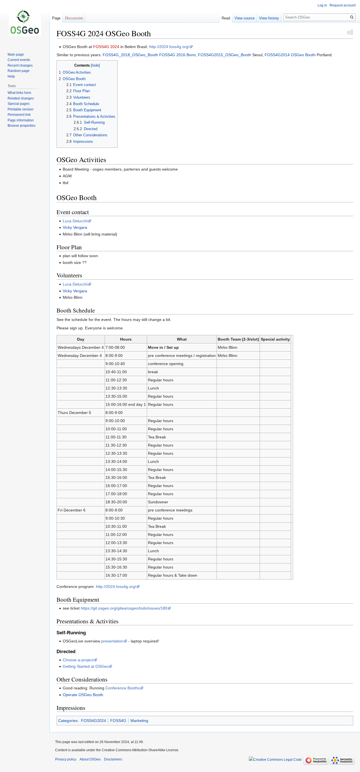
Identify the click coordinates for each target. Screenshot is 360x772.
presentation (112, 641)
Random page (19, 71)
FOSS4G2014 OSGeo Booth (290, 55)
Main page (16, 54)
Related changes (21, 98)
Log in (322, 5)
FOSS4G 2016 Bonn (177, 55)
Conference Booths (122, 688)
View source (245, 18)
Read (226, 18)
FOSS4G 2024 (106, 46)
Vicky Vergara (75, 227)
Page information (21, 120)
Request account (343, 5)
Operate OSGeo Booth (83, 694)
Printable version (20, 109)
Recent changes (20, 65)
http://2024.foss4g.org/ (169, 46)
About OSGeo (90, 759)
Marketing (139, 720)
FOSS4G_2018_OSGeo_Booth (130, 55)
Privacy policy (65, 759)
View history (269, 18)
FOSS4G (118, 720)
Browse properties (21, 126)
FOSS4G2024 (93, 720)
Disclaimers (113, 759)
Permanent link (19, 115)
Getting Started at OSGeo (86, 666)
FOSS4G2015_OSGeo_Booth (224, 55)
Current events (19, 60)
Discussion (74, 18)
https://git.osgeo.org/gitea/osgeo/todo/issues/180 (124, 608)
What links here (19, 93)
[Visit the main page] (24, 22)
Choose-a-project (78, 660)
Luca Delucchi (75, 221)
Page (56, 18)
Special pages (19, 104)
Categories (68, 720)
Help (11, 76)
